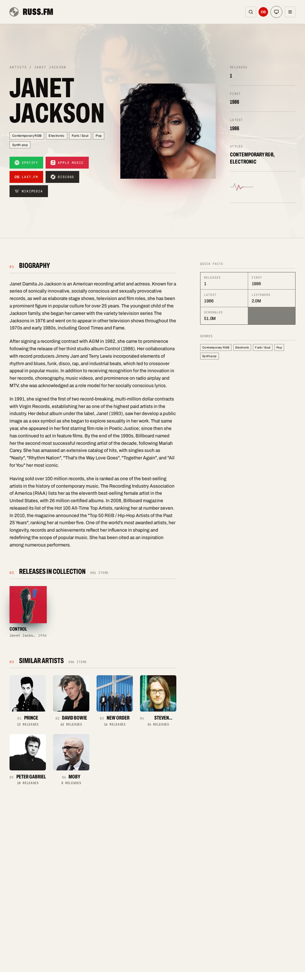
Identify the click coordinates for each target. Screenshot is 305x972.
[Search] (250, 12)
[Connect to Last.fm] (263, 12)
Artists (18, 67)
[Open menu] (290, 12)
